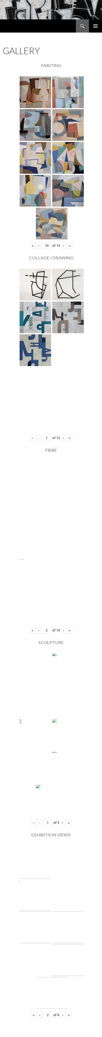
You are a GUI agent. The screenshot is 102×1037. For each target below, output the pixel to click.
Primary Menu (95, 26)
